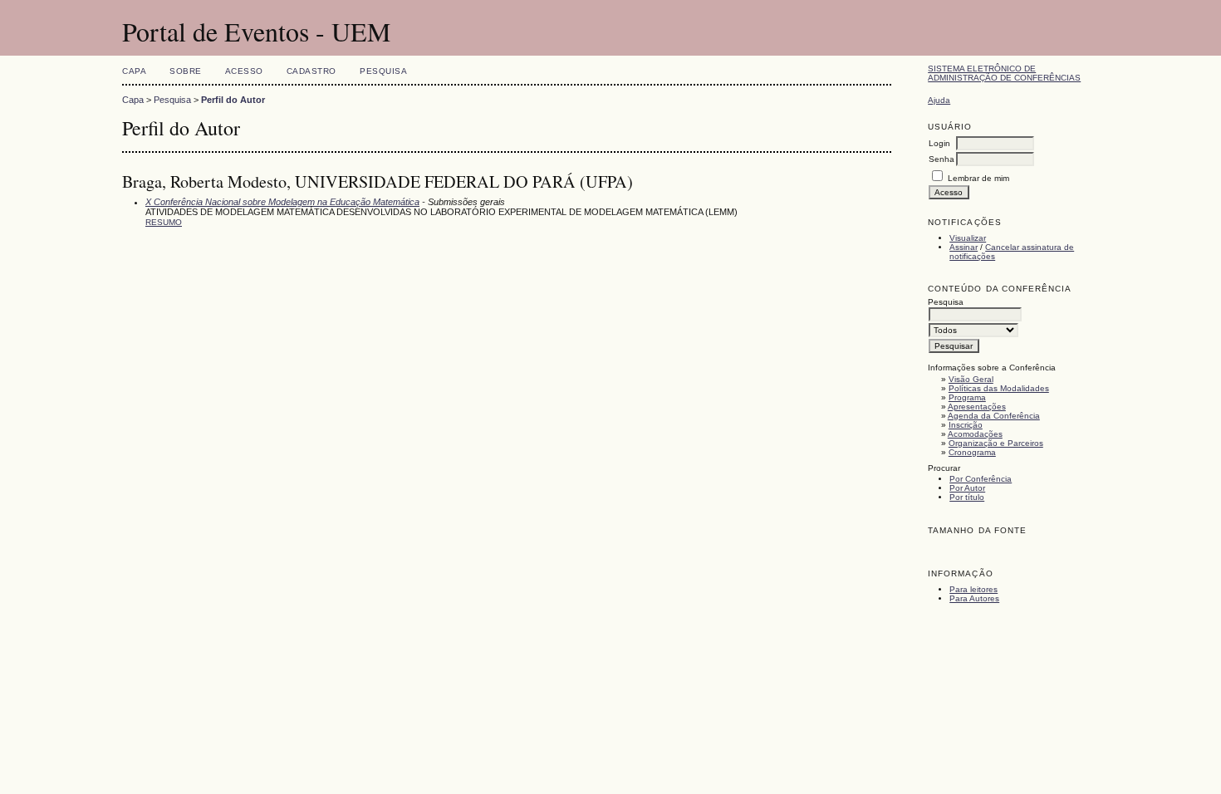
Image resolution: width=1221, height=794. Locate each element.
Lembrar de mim (978, 178)
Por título (966, 497)
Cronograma (972, 452)
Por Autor (967, 488)
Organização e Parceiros (996, 443)
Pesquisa (383, 71)
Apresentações (977, 406)
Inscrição (966, 424)
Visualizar (967, 238)
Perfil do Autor (233, 100)
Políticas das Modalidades (999, 388)
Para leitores (973, 589)
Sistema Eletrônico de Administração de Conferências (1004, 73)
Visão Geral (971, 379)
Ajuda (939, 100)
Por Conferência (980, 478)
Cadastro (311, 71)
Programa (967, 397)
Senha (941, 159)
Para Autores (974, 598)
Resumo (163, 222)
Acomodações (975, 434)
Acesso (244, 71)
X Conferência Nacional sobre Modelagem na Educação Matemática (282, 202)
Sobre (185, 71)
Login (939, 143)
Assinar (963, 247)
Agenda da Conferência (994, 415)
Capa (134, 71)
